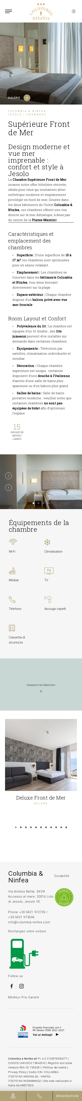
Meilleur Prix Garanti (23, 997)
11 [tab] (66, 827)
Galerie (14, 97)
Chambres (36, 114)
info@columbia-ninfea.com (29, 922)
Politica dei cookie (54, 1067)
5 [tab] (36, 827)
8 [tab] (51, 827)
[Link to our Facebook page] (11, 988)
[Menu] (8, 11)
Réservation (67, 1096)
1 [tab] (33, 503)
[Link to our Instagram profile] (21, 988)
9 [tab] (56, 827)
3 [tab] (43, 503)
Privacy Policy (17, 1072)
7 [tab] (46, 827)
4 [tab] (48, 503)
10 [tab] (61, 827)
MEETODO (27, 1085)
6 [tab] (41, 827)
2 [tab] (38, 503)
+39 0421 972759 (32, 912)
